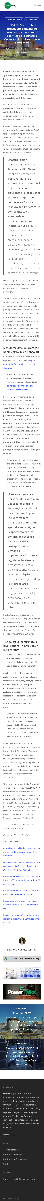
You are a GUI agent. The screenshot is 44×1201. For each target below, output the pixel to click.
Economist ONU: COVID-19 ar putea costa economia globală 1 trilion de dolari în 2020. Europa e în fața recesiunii (21, 866)
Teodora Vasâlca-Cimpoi (17, 49)
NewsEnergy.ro (10, 1093)
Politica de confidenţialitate (15, 1159)
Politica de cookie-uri (12, 1154)
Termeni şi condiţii (11, 1149)
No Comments (22, 53)
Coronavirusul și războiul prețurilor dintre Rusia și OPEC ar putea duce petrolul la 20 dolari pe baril (21, 880)
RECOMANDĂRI (32, 19)
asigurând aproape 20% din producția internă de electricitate (20, 364)
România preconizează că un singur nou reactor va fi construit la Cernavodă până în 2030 (21, 919)
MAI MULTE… (9, 1134)
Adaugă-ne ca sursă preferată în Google (24, 959)
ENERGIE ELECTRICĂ (14, 19)
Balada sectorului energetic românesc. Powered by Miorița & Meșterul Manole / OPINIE (21, 905)
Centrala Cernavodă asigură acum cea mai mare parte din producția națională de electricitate (21, 852)
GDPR (5, 1164)
